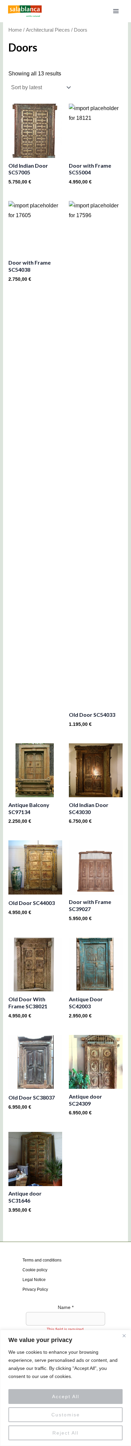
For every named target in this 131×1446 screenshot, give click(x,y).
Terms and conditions (42, 1260)
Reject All (65, 1433)
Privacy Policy (35, 1289)
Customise (65, 1414)
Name (66, 1307)
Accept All (65, 1396)
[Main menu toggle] (116, 11)
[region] (65, 1388)
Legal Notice (34, 1279)
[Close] (124, 1336)
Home (15, 30)
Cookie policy (35, 1270)
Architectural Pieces (48, 30)
